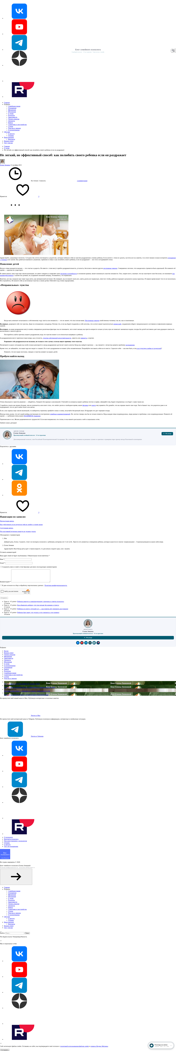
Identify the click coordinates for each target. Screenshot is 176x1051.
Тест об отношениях (11, 846)
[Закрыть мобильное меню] (1, 931)
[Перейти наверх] (16, 877)
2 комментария (82, 181)
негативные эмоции (110, 268)
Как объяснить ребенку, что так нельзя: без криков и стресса (38, 605)
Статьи (6, 676)
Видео (6, 651)
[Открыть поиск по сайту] (172, 51)
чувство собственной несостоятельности (57, 338)
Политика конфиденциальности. (56, 585)
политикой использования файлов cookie (74, 1046)
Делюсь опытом (9, 655)
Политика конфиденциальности (9, 867)
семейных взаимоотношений (60, 414)
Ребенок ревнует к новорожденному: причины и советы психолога (40, 601)
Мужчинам (8, 662)
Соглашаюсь (5, 1050)
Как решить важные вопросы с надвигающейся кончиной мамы (26, 695)
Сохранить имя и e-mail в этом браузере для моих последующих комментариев (29, 567)
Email (2, 563)
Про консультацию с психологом (15, 841)
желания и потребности (68, 273)
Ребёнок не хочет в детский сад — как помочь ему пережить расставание (42, 609)
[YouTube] (82, 643)
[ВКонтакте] (19, 18)
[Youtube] (19, 34)
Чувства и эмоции (10, 678)
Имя (2, 559)
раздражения (130, 345)
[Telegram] (19, 49)
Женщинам (8, 656)
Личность (7, 660)
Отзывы (7, 843)
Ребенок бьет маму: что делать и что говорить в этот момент (38, 612)
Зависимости (8, 658)
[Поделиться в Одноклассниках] (19, 495)
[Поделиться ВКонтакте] (19, 464)
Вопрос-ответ (9, 653)
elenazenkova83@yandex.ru (27, 867)
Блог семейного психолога (88, 49)
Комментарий (5, 582)
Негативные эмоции (92, 320)
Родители (7, 671)
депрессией (117, 324)
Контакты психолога (11, 839)
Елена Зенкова (5, 165)
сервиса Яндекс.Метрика (99, 1046)
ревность (84, 338)
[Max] (94, 643)
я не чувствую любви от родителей (148, 348)
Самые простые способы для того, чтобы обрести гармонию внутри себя (29, 687)
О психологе (8, 837)
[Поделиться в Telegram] (19, 479)
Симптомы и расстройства (13, 675)
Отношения (8, 667)
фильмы (85, 405)
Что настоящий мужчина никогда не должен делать (22, 684)
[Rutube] (98, 643)
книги (94, 405)
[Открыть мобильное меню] (175, 51)
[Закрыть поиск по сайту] (1, 940)
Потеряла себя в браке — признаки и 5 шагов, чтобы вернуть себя (27, 691)
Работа (6, 669)
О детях (6, 664)
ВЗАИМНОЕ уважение (32, 416)
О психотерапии (9, 665)
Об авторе (168, 433)
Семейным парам (10, 673)
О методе (7, 844)
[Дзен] (19, 65)
